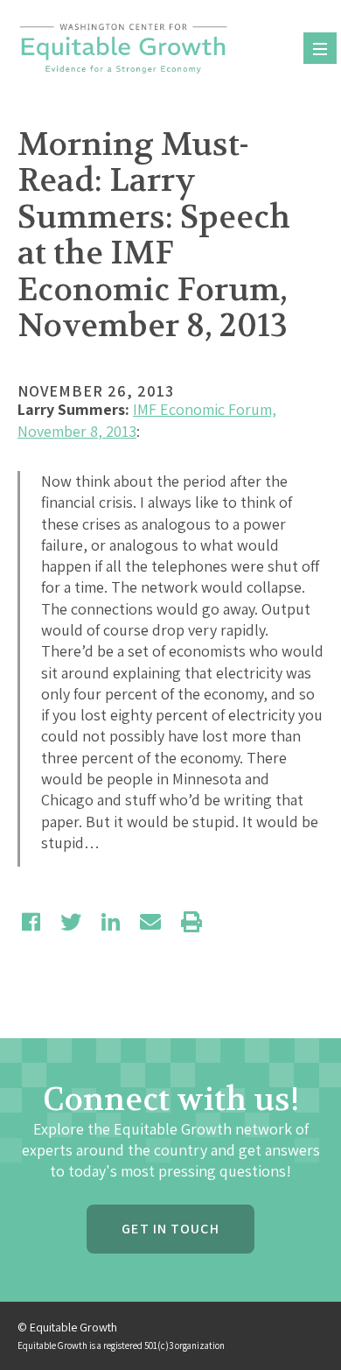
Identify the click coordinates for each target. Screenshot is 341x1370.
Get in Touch (170, 1228)
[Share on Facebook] (31, 922)
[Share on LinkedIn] (110, 922)
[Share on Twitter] (70, 922)
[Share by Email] (150, 922)
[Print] (191, 922)
